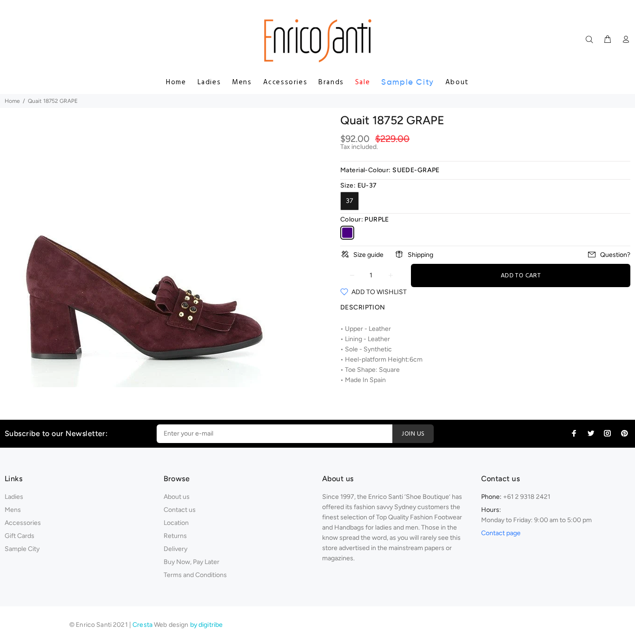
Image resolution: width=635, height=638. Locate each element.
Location (176, 523)
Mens (241, 82)
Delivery (175, 549)
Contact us (180, 510)
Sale (362, 82)
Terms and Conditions (195, 575)
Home (176, 82)
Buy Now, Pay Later (191, 562)
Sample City (407, 82)
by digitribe (206, 625)
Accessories (285, 82)
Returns (175, 536)
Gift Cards (19, 536)
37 (349, 201)
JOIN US (413, 434)
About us (177, 497)
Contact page (501, 533)
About (457, 82)
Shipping (420, 255)
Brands (331, 82)
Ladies (209, 82)
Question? (615, 255)
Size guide (368, 255)
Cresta (143, 625)
